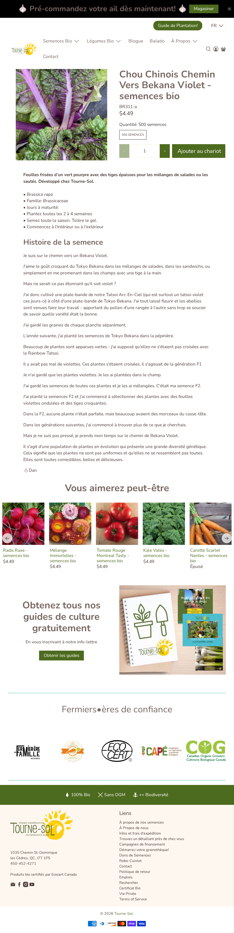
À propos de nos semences (141, 822)
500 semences (133, 135)
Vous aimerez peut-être (117, 488)
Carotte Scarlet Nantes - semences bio (208, 555)
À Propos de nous (134, 827)
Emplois (126, 877)
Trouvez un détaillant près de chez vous (151, 838)
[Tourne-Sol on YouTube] (32, 885)
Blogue (135, 41)
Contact (50, 56)
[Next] (227, 538)
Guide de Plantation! (178, 26)
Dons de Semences (135, 855)
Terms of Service (133, 899)
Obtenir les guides (61, 655)
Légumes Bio (100, 41)
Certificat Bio (130, 888)
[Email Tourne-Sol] (13, 885)
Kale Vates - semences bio (156, 552)
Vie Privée (127, 893)
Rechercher (128, 882)
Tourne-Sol (123, 913)
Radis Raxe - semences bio (16, 552)
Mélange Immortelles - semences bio (63, 555)
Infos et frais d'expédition (140, 833)
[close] (229, 9)
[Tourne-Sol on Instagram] (25, 885)
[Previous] (7, 538)
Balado (157, 41)
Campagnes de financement (142, 844)
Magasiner (204, 9)
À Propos (180, 41)
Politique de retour (134, 871)
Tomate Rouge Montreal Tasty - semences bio (113, 555)
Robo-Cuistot (130, 860)
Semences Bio (57, 41)
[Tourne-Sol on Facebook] (19, 885)
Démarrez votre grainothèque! (144, 849)
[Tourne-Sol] (24, 49)
